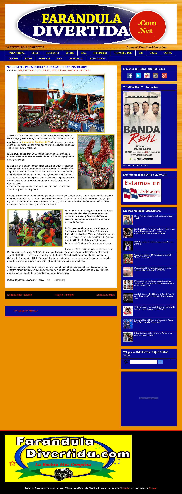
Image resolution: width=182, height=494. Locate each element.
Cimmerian (125, 488)
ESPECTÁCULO (52, 53)
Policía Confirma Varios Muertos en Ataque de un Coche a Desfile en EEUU (153, 334)
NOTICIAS (70, 53)
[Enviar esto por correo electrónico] (55, 280)
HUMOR (28, 58)
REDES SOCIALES (97, 58)
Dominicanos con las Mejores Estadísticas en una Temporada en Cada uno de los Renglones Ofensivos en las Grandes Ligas (154, 283)
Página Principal (64, 294)
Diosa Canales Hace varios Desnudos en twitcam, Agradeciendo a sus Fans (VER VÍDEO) (152, 269)
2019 (19, 70)
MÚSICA (153, 53)
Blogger (152, 488)
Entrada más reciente (19, 294)
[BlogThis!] (58, 280)
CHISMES (36, 53)
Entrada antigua (105, 294)
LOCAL (83, 53)
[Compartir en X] (60, 280)
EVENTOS (168, 53)
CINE (141, 53)
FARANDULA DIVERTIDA (25, 311)
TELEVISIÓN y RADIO (123, 53)
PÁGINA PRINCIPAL (17, 53)
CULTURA (41, 70)
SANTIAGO (84, 70)
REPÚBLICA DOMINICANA (64, 70)
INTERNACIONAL (100, 53)
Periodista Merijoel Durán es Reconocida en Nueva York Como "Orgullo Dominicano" (153, 321)
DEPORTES (13, 58)
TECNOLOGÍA (44, 58)
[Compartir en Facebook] (63, 280)
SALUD (59, 58)
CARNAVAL (29, 70)
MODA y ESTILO (76, 58)
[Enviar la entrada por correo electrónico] (48, 280)
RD (48, 70)
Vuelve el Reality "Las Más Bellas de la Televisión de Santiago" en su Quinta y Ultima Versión (154, 308)
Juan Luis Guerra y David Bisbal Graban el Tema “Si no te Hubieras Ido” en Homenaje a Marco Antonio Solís (154, 296)
